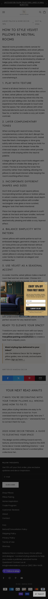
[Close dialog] (46, 283)
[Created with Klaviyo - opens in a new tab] (24, 316)
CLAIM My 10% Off (36, 309)
